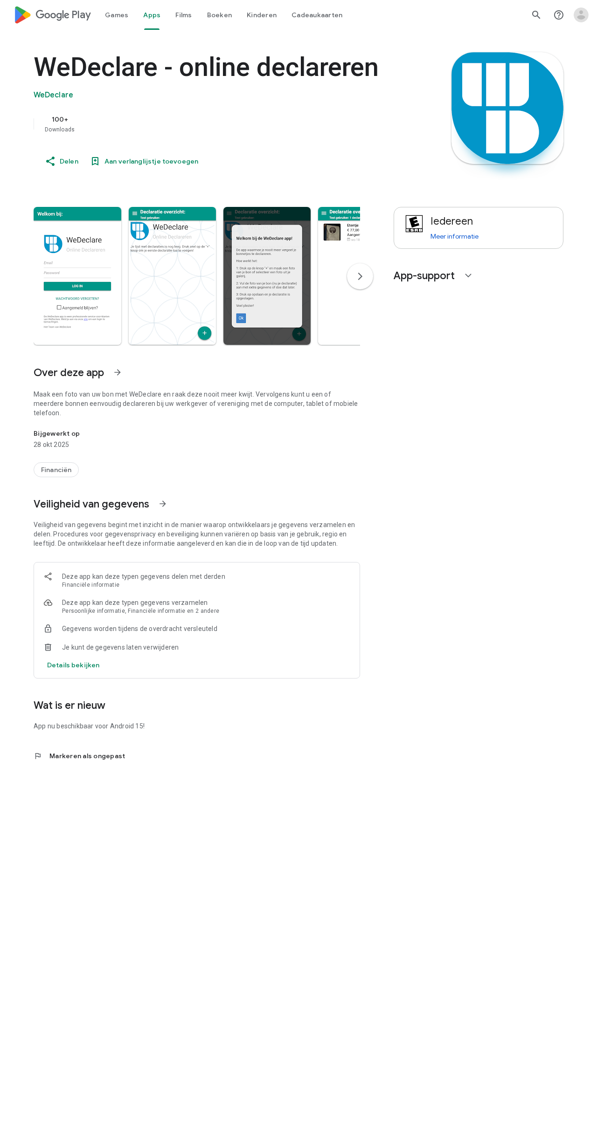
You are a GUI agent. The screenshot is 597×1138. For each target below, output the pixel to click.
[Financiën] (56, 470)
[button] (77, 276)
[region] (220, 124)
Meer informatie (454, 236)
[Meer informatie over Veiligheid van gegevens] (163, 504)
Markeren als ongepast (79, 756)
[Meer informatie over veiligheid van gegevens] (73, 665)
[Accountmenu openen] (581, 15)
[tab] (116, 15)
